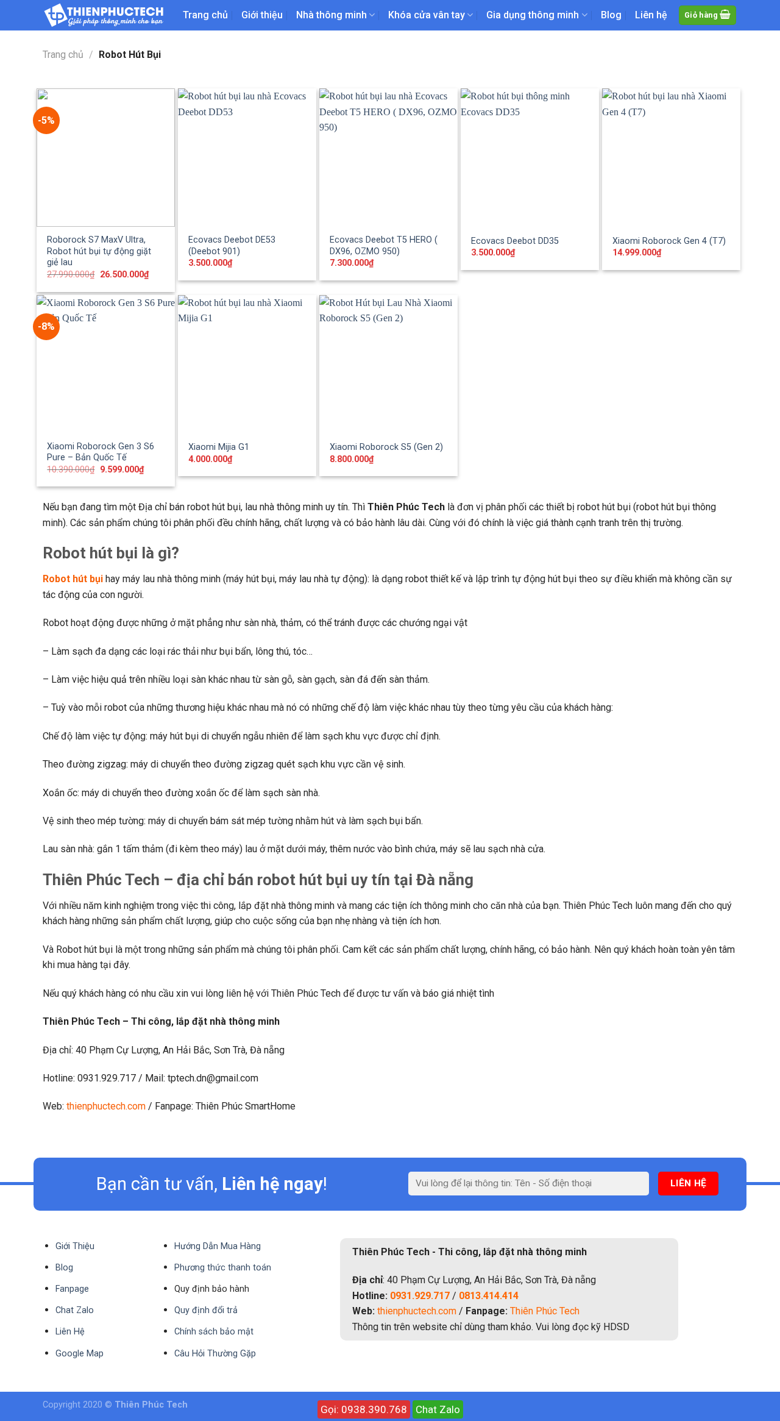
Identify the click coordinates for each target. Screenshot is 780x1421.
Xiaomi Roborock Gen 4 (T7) (669, 241)
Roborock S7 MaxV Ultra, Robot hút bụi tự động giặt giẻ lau (99, 251)
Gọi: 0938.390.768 (364, 1409)
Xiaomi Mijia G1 (218, 447)
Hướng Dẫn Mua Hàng (217, 1246)
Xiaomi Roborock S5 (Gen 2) (386, 447)
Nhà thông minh (331, 15)
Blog (611, 15)
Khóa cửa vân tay (426, 15)
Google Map (79, 1353)
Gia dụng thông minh (532, 15)
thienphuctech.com (106, 1106)
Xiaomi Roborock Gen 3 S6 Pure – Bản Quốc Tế (100, 452)
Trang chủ (205, 15)
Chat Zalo (438, 1409)
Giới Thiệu (74, 1246)
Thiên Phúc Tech (545, 1311)
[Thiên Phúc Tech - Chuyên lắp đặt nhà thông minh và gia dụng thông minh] (104, 15)
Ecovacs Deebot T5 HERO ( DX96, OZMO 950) (384, 246)
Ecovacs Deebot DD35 (515, 241)
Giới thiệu (262, 15)
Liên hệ (651, 15)
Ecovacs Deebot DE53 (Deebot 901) (231, 246)
